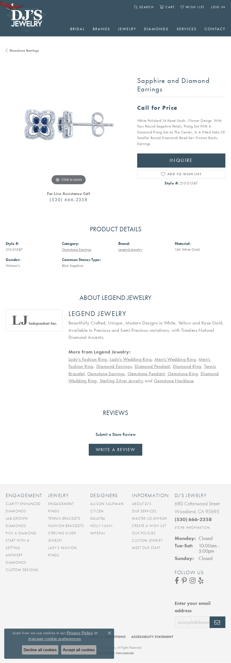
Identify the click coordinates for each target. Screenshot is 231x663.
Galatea (98, 518)
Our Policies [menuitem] (144, 533)
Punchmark (125, 653)
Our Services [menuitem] (144, 511)
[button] (144, 7)
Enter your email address (192, 607)
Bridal (77, 28)
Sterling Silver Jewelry (122, 380)
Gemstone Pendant (146, 373)
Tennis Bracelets (64, 518)
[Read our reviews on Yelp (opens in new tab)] (200, 580)
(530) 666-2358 (69, 200)
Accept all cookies (79, 649)
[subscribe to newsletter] (217, 622)
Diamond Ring (187, 366)
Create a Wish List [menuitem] (149, 525)
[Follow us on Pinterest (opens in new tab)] (184, 580)
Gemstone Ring (183, 373)
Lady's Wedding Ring (131, 359)
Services (187, 28)
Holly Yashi (101, 525)
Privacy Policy (80, 633)
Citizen (97, 511)
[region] (69, 123)
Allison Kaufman (107, 503)
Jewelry (127, 28)
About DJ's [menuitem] (141, 503)
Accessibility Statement (152, 637)
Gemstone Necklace (174, 380)
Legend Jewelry (130, 249)
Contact (215, 28)
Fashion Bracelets (66, 525)
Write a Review (115, 450)
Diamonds (156, 28)
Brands (101, 28)
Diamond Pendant (152, 366)
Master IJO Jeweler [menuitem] (149, 518)
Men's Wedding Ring (175, 359)
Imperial (97, 533)
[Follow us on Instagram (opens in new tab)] (193, 580)
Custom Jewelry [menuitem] (147, 540)
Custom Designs (22, 569)
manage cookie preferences (54, 638)
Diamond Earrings (114, 366)
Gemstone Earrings (24, 50)
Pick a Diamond (21, 533)
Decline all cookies (40, 649)
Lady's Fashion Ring (87, 359)
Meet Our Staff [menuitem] (146, 547)
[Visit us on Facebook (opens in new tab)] (177, 580)
